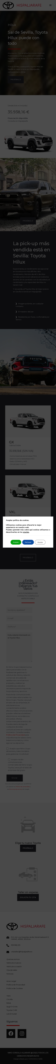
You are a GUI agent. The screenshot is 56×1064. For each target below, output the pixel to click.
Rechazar (28, 542)
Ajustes (40, 542)
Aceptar (16, 542)
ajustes (26, 532)
